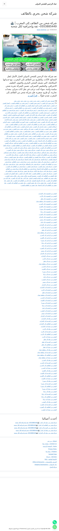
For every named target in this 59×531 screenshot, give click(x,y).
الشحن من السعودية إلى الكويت (48, 206)
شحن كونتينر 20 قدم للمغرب (44, 138)
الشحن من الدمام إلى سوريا (49, 303)
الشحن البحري (48, 117)
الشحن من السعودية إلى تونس (48, 219)
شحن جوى (23, 101)
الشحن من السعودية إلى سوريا (48, 209)
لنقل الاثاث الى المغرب (24, 173)
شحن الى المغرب (45, 101)
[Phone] (55, 522)
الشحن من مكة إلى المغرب (49, 402)
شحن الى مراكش (28, 129)
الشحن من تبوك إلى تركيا (50, 399)
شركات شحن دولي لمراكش (49, 152)
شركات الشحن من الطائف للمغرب (20, 145)
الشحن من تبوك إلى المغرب (49, 410)
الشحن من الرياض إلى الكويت (48, 238)
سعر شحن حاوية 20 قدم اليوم (27, 119)
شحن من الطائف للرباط (50, 143)
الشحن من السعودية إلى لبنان (48, 222)
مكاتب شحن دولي (22, 176)
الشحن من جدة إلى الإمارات (49, 256)
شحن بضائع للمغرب (28, 131)
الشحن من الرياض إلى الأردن (49, 227)
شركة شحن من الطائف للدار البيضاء (47, 169)
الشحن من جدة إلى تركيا (50, 274)
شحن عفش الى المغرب (24, 134)
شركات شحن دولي (30, 150)
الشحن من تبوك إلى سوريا (49, 389)
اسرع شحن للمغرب (44, 112)
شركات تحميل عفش (33, 148)
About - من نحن (52, 441)
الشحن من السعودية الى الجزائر (48, 217)
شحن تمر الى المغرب (51, 134)
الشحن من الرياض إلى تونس (49, 251)
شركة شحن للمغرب (31, 166)
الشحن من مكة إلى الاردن (49, 329)
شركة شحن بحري (32, 162)
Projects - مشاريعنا (51, 451)
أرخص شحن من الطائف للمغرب (19, 103)
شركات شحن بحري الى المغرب (44, 150)
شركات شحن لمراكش (10, 152)
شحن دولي (17, 101)
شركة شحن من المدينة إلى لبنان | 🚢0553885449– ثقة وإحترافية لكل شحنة (35, 428)
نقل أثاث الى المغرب (17, 178)
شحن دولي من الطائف (38, 134)
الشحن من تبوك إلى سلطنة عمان (47, 357)
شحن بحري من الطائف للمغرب (43, 131)
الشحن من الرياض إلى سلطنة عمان (47, 232)
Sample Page (53, 454)
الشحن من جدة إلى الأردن (49, 258)
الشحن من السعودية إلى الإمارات (47, 193)
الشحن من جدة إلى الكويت (49, 269)
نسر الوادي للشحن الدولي (36, 178)
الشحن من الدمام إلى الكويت (49, 300)
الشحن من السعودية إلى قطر (49, 199)
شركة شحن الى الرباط (17, 159)
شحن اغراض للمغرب (26, 126)
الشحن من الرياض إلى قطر (49, 230)
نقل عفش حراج (41, 183)
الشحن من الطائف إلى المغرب (48, 407)
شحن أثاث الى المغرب (47, 122)
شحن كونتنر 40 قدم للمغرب (23, 136)
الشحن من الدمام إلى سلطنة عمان (47, 295)
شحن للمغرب (31, 138)
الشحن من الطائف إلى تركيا (49, 397)
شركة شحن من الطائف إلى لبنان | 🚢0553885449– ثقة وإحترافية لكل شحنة (35, 425)
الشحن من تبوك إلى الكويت (49, 378)
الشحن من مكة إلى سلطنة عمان (48, 350)
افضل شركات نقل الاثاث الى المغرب (35, 115)
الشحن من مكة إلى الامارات (49, 318)
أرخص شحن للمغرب (34, 103)
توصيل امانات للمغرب (42, 119)
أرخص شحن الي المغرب (48, 103)
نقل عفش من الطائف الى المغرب (16, 183)
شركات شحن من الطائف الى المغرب (46, 155)
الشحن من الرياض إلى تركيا (49, 243)
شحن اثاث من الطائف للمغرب (17, 124)
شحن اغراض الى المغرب (40, 126)
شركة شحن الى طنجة (44, 162)
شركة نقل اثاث (47, 171)
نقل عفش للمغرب (31, 183)
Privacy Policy (52, 449)
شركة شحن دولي (20, 164)
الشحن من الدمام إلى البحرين (48, 298)
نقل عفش (9, 180)
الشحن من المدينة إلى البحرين (48, 363)
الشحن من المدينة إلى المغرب (48, 404)
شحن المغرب (48, 129)
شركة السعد (44, 159)
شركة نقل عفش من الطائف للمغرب (42, 173)
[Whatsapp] (55, 527)
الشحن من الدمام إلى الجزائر (49, 316)
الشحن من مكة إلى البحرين (49, 360)
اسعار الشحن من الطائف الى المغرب (28, 112)
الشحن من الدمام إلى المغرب (48, 311)
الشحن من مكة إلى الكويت (49, 370)
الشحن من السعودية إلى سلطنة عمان (46, 201)
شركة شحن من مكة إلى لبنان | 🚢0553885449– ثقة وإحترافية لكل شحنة (36, 430)
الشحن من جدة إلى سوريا (49, 272)
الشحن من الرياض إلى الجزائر (48, 253)
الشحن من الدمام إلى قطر (49, 292)
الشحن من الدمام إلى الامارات (48, 287)
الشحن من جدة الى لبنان (50, 277)
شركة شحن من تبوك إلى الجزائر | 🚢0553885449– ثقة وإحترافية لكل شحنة (35, 433)
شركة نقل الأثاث (38, 171)
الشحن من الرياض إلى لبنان (49, 245)
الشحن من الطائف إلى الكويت (48, 376)
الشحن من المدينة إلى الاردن (49, 331)
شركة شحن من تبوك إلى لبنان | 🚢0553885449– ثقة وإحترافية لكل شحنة (36, 422)
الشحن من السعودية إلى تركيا (48, 212)
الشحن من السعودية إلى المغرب (48, 214)
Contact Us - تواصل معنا (49, 444)
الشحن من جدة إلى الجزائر (49, 285)
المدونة (53, 101)
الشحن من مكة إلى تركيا (50, 391)
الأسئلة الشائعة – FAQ (51, 459)
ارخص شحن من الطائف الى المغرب (42, 108)
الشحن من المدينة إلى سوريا (49, 384)
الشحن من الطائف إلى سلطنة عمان (47, 355)
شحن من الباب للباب (10, 138)
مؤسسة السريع (32, 176)
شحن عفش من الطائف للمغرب (41, 136)
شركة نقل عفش (28, 171)
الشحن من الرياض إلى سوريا (49, 240)
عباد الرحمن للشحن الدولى (46, 4)
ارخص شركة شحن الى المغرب (28, 110)
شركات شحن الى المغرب (20, 148)
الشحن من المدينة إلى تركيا (49, 394)
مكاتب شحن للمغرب (10, 176)
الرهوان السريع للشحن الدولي (16, 115)
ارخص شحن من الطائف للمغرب (22, 108)
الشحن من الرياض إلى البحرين (48, 235)
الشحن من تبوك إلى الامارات (49, 326)
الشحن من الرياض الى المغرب (48, 248)
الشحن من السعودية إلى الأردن (48, 196)
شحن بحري (36, 101)
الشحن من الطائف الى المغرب (35, 117)
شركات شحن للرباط (35, 152)
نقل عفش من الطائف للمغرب (29, 185)
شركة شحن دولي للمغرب (45, 166)
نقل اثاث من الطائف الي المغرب (22, 180)
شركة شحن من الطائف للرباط (27, 169)
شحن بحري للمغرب (17, 129)
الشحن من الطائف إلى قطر (49, 344)
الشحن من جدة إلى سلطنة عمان (48, 264)
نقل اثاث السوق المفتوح (38, 180)
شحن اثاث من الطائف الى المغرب (36, 124)
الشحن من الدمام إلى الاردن (49, 290)
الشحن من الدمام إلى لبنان (49, 308)
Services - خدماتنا (51, 457)
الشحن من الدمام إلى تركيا (49, 305)
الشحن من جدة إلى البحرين (49, 266)
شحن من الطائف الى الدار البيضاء (47, 141)
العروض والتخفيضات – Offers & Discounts (45, 462)
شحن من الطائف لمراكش (21, 143)
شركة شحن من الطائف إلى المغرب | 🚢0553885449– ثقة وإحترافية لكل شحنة (34, 24)
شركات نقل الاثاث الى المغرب (27, 155)
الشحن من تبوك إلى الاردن (49, 337)
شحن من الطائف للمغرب (36, 143)
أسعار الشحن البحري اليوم (42, 105)
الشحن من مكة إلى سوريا (50, 381)
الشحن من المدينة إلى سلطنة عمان (47, 352)
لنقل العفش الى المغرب (11, 173)
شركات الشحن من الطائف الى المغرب (41, 145)
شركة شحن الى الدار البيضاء (32, 159)
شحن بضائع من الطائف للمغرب (13, 131)
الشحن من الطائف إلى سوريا (49, 386)
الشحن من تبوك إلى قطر (50, 347)
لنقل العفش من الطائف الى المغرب (47, 176)
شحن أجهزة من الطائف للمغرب (19, 122)
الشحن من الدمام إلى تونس (49, 313)
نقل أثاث (25, 178)
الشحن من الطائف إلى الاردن (49, 334)
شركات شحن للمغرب (23, 152)
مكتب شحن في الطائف (50, 178)
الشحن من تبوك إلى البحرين (49, 368)
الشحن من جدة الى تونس (49, 282)
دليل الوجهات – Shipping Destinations (46, 464)
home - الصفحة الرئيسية (50, 446)
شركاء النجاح (53, 467)
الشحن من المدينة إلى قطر (49, 342)
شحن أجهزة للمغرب (34, 122)
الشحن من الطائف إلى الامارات (48, 324)
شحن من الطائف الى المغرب (29, 141)
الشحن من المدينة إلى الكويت (48, 373)
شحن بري (30, 101)
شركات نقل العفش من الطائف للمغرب (34, 157)
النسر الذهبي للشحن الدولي (18, 117)
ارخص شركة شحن (42, 110)
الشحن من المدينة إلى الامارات (48, 321)
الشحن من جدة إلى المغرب (49, 279)
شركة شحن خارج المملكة (33, 164)
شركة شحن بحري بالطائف (19, 162)
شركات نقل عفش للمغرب (15, 157)
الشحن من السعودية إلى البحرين (48, 204)
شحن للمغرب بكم (22, 138)
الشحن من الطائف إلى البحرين (48, 365)
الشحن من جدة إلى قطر (50, 261)
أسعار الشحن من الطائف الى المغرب (24, 105)
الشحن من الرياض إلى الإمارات (48, 225)
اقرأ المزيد (32, 95)
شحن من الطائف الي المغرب (13, 141)
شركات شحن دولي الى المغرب (15, 150)
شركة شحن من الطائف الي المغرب (15, 166)
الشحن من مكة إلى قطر (50, 339)
